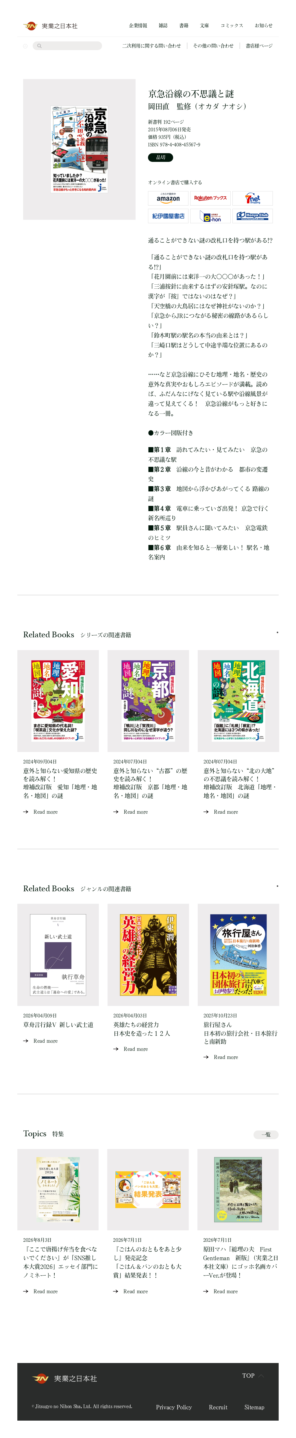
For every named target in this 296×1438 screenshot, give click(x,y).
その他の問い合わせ (213, 45)
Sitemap (254, 1407)
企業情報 (138, 25)
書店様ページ (259, 45)
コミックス (232, 25)
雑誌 (163, 25)
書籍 (183, 25)
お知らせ (264, 25)
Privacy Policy (174, 1407)
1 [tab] (277, 632)
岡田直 (158, 106)
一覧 (266, 1134)
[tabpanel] (58, 733)
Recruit (218, 1407)
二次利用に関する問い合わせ (151, 45)
